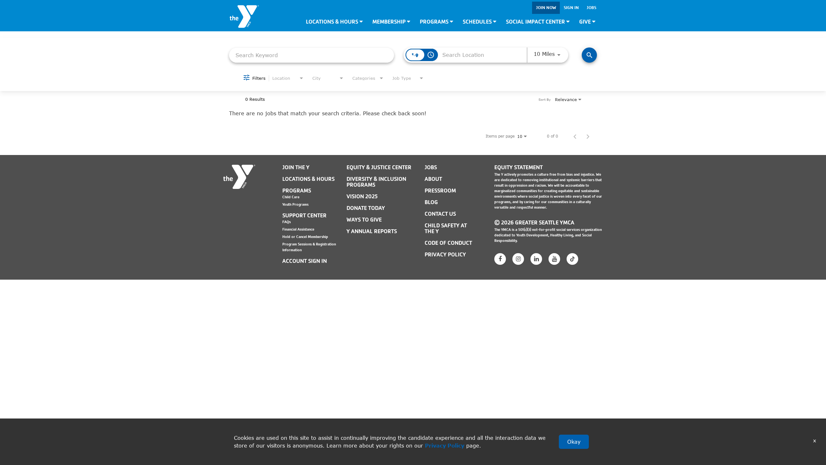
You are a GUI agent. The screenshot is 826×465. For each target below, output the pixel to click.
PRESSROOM (440, 190)
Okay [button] (573, 442)
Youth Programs (295, 204)
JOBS (431, 167)
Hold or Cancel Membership (305, 236)
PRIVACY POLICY (445, 254)
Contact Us (440, 214)
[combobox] (312, 55)
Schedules (478, 21)
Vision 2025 (362, 196)
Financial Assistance (298, 229)
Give (585, 21)
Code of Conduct (448, 243)
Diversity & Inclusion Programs (376, 182)
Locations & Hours (332, 21)
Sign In (571, 7)
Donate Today (366, 208)
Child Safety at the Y (446, 228)
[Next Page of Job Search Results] (587, 136)
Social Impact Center (536, 21)
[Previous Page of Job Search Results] (575, 136)
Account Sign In (304, 261)
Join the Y (295, 167)
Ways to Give (364, 219)
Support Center (304, 215)
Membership (389, 21)
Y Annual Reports (372, 231)
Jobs (591, 7)
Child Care (290, 197)
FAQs (286, 222)
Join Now (546, 7)
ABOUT (433, 179)
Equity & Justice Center (379, 167)
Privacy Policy (444, 445)
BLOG (431, 202)
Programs (435, 21)
